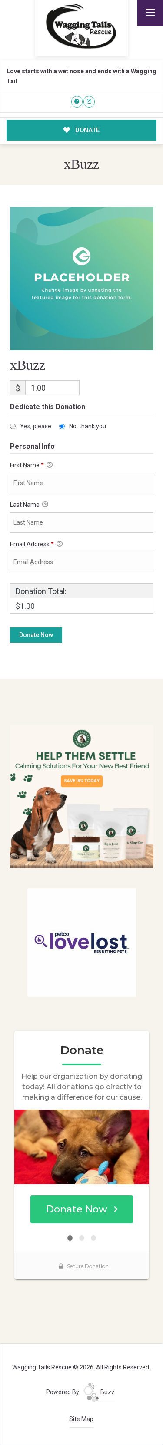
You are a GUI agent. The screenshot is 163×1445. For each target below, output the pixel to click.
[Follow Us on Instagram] (89, 102)
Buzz (107, 1392)
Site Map (81, 1418)
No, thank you (87, 426)
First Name (27, 465)
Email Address (32, 544)
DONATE (86, 130)
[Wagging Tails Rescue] (81, 26)
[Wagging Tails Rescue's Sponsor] (81, 796)
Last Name (25, 504)
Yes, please (35, 426)
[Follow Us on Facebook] (77, 102)
